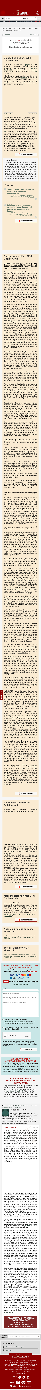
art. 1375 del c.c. (30, 1226)
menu (3, 13)
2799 (10, 70)
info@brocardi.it (19, 1369)
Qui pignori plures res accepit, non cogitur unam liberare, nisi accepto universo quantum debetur (19, 208)
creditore (24, 78)
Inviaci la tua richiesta (9, 1070)
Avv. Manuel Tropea (26, 1362)
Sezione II (9, 30)
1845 (8, 1137)
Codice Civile (11, 28)
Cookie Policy (14, 1371)
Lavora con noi (20, 1373)
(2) (22, 84)
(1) (11, 73)
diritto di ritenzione (28, 83)
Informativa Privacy (29, 1369)
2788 (6, 70)
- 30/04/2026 (20, 937)
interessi (34, 68)
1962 (35, 71)
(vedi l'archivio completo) (20, 984)
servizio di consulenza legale (14, 1091)
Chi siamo (22, 1371)
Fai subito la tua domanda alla (21, 1322)
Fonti (3, 28)
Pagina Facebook (19, 1376)
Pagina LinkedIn (28, 1376)
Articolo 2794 (17, 30)
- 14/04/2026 (20, 956)
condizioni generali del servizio (14, 1022)
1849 (30, 71)
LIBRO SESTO (21, 28)
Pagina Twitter (24, 1376)
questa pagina (8, 1312)
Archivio (28, 1371)
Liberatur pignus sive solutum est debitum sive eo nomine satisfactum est (20, 191)
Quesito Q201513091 (14, 1107)
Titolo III (30, 28)
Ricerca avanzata (39, 18)
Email (4, 988)
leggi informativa (27, 1023)
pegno (27, 65)
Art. (7, 35)
